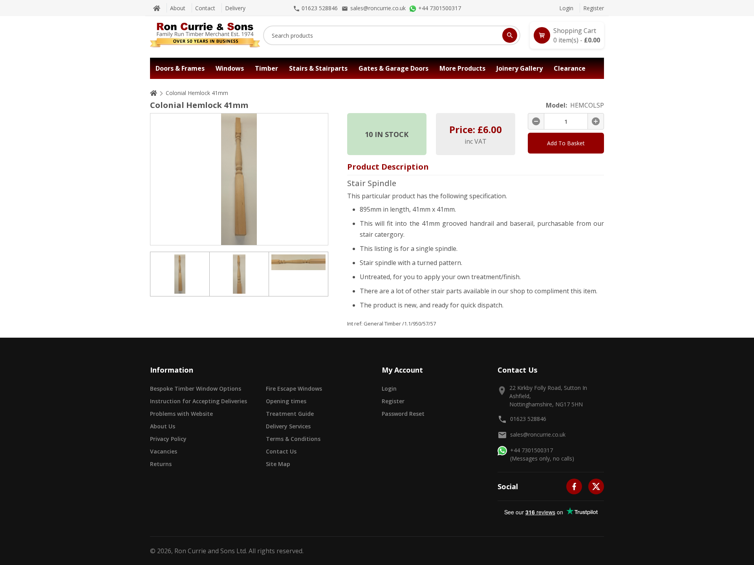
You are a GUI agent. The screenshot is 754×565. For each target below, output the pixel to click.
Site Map (278, 464)
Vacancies (163, 451)
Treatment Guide (290, 413)
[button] (567, 35)
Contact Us (281, 451)
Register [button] (393, 401)
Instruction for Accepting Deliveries (198, 401)
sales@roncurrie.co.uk (538, 434)
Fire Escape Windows (294, 388)
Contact (205, 8)
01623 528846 (528, 418)
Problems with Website (181, 413)
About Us (162, 426)
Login (566, 8)
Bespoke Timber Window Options (195, 388)
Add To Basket (566, 143)
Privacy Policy (168, 438)
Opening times (286, 401)
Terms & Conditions (293, 438)
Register (593, 8)
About (177, 8)
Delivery (235, 8)
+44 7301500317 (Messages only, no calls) (542, 454)
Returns (161, 464)
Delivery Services (288, 426)
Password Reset (403, 413)
